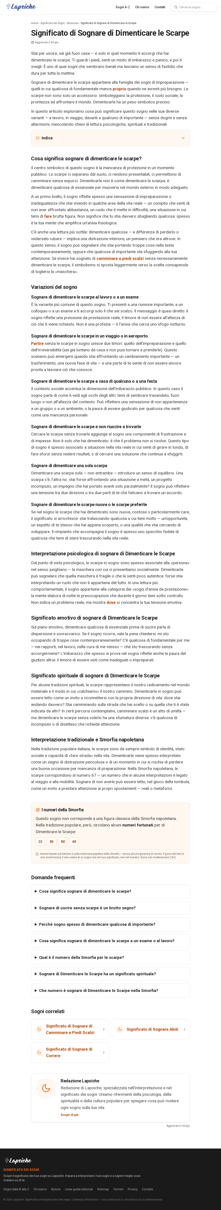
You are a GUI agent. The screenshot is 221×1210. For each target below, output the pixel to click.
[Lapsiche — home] (20, 7)
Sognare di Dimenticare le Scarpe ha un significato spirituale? (97, 973)
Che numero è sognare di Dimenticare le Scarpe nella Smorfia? (98, 990)
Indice (47, 138)
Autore (56, 1189)
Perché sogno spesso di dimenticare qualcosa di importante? (97, 924)
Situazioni (73, 23)
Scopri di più (70, 1115)
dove (111, 602)
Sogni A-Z (123, 7)
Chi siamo (142, 7)
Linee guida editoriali (79, 1189)
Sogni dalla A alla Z (16, 1189)
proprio (119, 88)
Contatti (160, 7)
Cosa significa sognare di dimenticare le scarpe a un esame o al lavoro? (106, 940)
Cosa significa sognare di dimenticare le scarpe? (85, 891)
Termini (118, 1189)
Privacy (133, 1189)
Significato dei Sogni (52, 23)
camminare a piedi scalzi (120, 258)
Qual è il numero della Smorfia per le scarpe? (81, 957)
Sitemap (103, 1189)
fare (48, 216)
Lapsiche (18, 1199)
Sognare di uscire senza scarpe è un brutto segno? (87, 907)
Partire (37, 343)
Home (34, 23)
